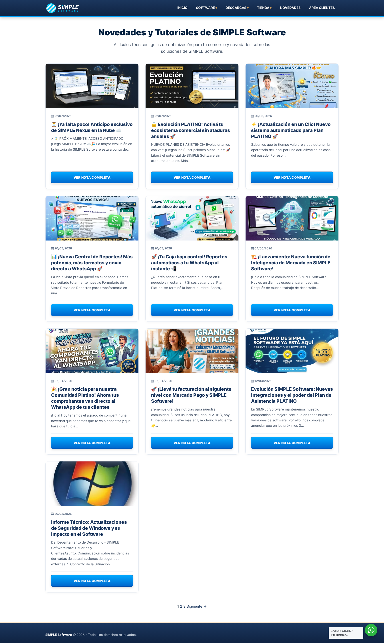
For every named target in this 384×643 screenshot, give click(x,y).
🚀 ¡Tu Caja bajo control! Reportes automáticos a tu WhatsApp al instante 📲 (189, 262)
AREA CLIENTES (322, 8)
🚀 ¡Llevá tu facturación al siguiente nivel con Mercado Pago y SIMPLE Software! (191, 395)
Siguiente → (197, 606)
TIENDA (263, 8)
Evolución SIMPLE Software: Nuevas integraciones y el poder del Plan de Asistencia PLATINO (292, 395)
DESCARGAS (236, 8)
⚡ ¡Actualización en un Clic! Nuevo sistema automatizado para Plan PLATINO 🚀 (291, 130)
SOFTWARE (205, 8)
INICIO (182, 8)
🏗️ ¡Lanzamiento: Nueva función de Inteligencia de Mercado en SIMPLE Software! (290, 262)
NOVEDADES (290, 8)
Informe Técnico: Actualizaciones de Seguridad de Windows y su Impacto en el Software (89, 528)
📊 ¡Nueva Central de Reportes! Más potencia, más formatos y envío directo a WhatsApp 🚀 (92, 262)
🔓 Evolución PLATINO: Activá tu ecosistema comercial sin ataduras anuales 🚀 (190, 130)
